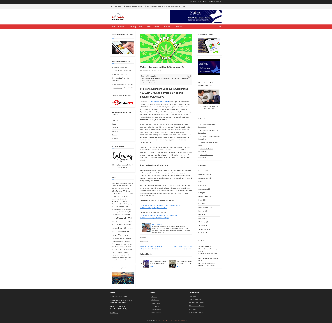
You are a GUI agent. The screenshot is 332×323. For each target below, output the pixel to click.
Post (122, 228)
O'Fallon (125, 224)
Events (205, 1)
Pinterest (115, 128)
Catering (133, 27)
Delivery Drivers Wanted (196, 312)
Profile (200, 214)
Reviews (201, 218)
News (199, 1)
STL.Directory (155, 300)
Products (201, 211)
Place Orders (192, 296)
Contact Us (192, 309)
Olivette (115, 228)
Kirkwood (129, 209)
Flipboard (115, 138)
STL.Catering (155, 306)
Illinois (123, 207)
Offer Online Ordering (195, 299)
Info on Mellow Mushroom (152, 83)
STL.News (154, 297)
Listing (200, 193)
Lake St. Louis (203, 189)
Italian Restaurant (119, 209)
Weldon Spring (203, 229)
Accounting (115, 183)
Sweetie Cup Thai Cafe (121, 78)
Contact (179, 27)
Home (113, 27)
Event (125, 201)
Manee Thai (115, 212)
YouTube (115, 131)
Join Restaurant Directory (196, 302)
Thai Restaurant (119, 247)
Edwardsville (116, 199)
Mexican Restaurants (120, 67)
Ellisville (123, 199)
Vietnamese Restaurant (120, 255)
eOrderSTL (167, 27)
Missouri (124, 218)
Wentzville (115, 257)
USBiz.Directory (156, 309)
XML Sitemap (114, 313)
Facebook (115, 120)
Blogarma (115, 135)
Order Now (193, 1)
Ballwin (127, 185)
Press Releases (203, 207)
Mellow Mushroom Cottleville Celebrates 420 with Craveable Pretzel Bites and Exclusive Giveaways (165, 80)
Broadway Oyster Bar (118, 188)
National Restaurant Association (120, 221)
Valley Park (123, 252)
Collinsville (125, 194)
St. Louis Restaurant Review (141, 16)
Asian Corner (118, 71)
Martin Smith (157, 70)
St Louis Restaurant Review (121, 241)
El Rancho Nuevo (204, 174)
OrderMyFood (155, 303)
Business (201, 171)
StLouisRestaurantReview (160, 102)
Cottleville (145, 241)
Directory (156, 27)
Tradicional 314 (119, 84)
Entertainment (203, 178)
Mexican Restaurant (205, 196)
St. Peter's (201, 225)
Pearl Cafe (117, 74)
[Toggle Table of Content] (188, 76)
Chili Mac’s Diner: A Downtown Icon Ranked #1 (183, 262)
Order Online (121, 27)
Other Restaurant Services (196, 306)
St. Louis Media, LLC (161, 320)
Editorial (124, 196)
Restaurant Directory (215, 1)
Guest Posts (202, 185)
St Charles (120, 232)
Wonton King (118, 88)
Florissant (116, 204)
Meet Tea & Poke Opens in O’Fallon (158, 262)
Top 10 (120, 250)
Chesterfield (119, 191)
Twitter (114, 124)
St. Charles (202, 222)
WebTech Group (156, 312)
